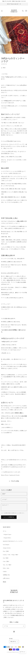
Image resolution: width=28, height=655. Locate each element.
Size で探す (6, 558)
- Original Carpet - (7, 534)
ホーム (4, 531)
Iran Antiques (6, 544)
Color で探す (6, 561)
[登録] (23, 626)
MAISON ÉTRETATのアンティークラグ (12, 541)
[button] (2, 11)
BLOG (4, 581)
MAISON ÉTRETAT (12, 652)
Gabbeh (4, 571)
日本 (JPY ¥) (13, 641)
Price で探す (6, 551)
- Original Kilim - (7, 537)
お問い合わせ (6, 578)
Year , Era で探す (7, 564)
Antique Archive (7, 548)
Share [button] (4, 67)
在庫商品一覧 (6, 574)
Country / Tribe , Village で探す (10, 554)
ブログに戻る (15, 481)
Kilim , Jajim (6, 568)
